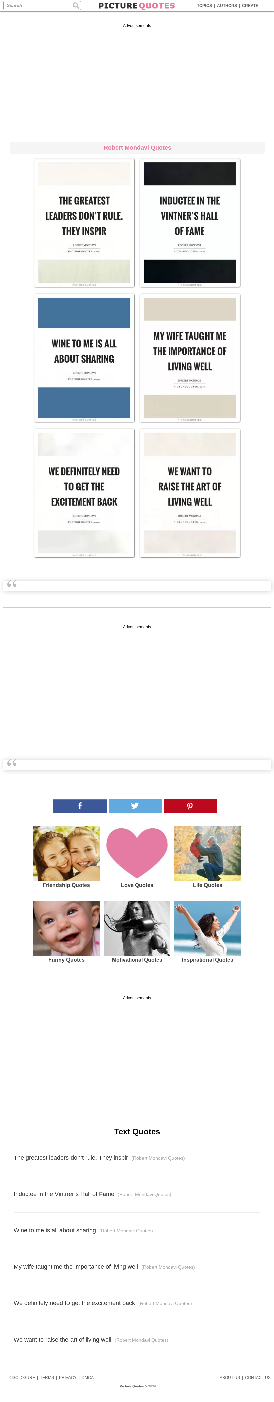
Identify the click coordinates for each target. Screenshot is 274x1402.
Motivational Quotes (137, 960)
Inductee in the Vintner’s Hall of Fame (92, 1194)
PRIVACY (68, 1377)
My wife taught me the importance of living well (104, 1266)
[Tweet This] (135, 806)
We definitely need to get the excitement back (103, 1303)
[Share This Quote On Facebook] (80, 806)
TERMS (47, 1377)
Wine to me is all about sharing (83, 1230)
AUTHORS (227, 5)
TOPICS (204, 5)
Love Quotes (137, 885)
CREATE (250, 5)
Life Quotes (207, 885)
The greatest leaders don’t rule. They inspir (99, 1157)
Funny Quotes (66, 960)
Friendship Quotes (66, 885)
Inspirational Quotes (207, 960)
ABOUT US (230, 1377)
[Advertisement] (137, 81)
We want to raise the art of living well (91, 1339)
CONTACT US (258, 1377)
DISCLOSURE (22, 1377)
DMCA (88, 1377)
